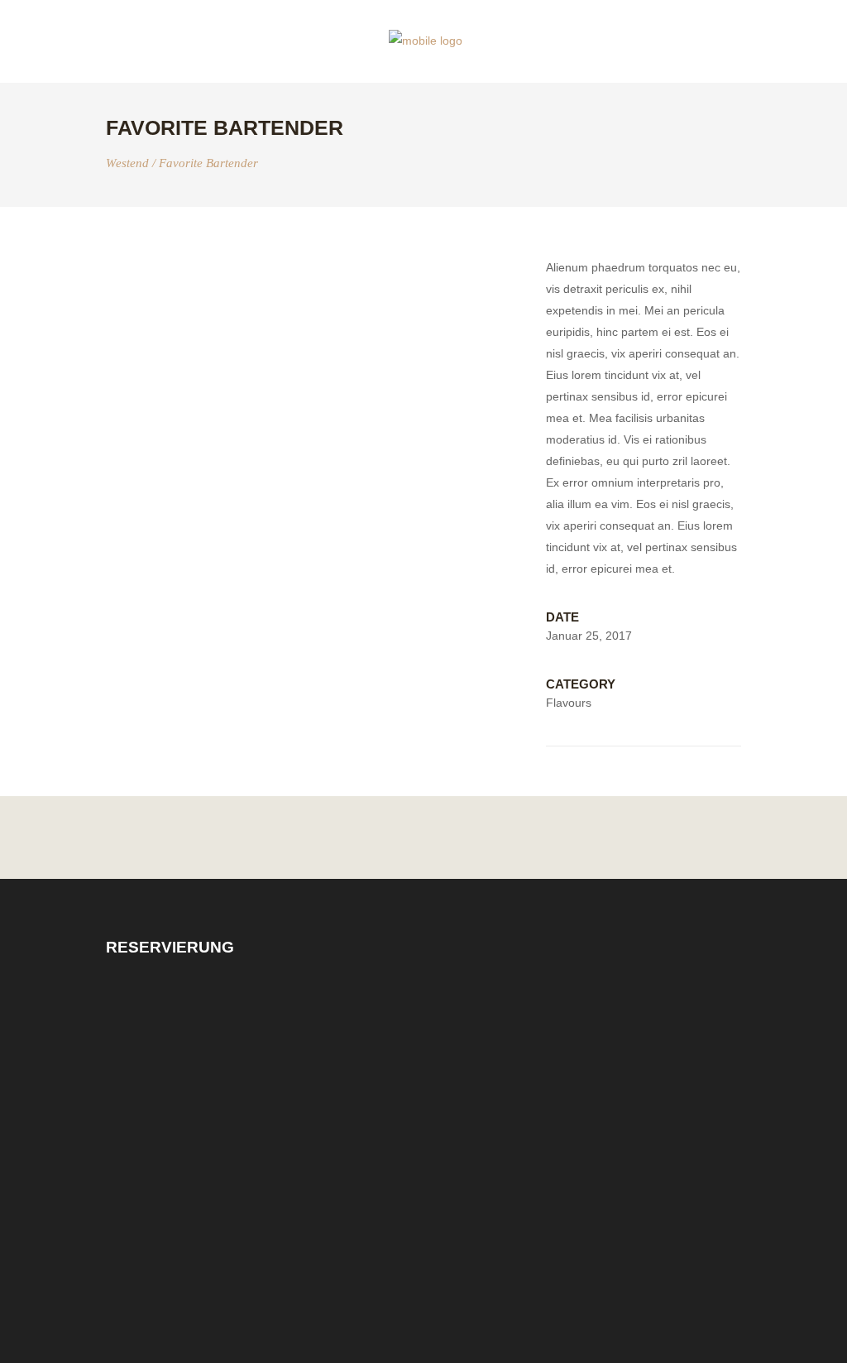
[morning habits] (313, 268)
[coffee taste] (313, 290)
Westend (127, 163)
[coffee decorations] (313, 313)
